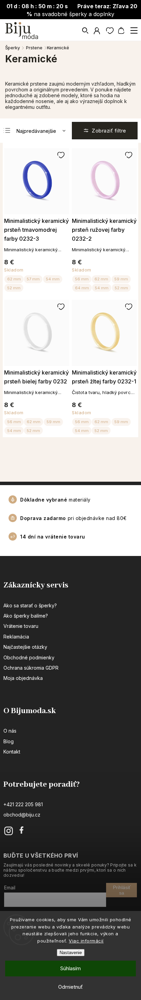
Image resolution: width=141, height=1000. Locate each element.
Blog (8, 741)
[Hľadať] (85, 30)
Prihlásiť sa (121, 890)
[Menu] (134, 30)
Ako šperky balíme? (25, 616)
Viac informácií (86, 941)
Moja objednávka (23, 678)
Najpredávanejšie (36, 131)
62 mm (14, 279)
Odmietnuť (70, 987)
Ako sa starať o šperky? (30, 605)
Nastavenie (71, 952)
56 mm (82, 279)
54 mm (53, 279)
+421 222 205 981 (23, 804)
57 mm (33, 279)
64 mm (82, 288)
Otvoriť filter (105, 130)
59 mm (121, 279)
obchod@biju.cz (21, 815)
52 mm (14, 288)
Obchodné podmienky (28, 657)
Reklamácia (16, 637)
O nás (9, 731)
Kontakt (11, 752)
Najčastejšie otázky (25, 647)
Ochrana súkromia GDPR (31, 668)
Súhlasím (70, 968)
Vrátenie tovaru (20, 626)
